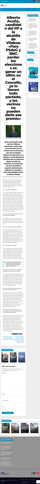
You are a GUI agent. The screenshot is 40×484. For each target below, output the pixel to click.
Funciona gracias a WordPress (5, 480)
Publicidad (22, 479)
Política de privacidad (31, 479)
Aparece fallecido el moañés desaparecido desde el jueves (33, 19)
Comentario (4, 372)
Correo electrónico (5, 400)
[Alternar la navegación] (38, 9)
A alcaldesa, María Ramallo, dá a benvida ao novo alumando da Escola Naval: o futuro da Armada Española (33, 45)
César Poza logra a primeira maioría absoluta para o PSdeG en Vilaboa (8, 338)
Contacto (26, 479)
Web (3, 406)
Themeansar (2, 481)
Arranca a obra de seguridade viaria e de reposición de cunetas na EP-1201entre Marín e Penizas (33, 26)
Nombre (3, 394)
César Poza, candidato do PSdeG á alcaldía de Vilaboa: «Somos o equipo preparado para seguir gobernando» (18, 339)
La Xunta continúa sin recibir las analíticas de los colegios (33, 39)
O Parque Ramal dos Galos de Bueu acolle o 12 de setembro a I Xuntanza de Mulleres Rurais (33, 33)
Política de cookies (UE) (24, 481)
